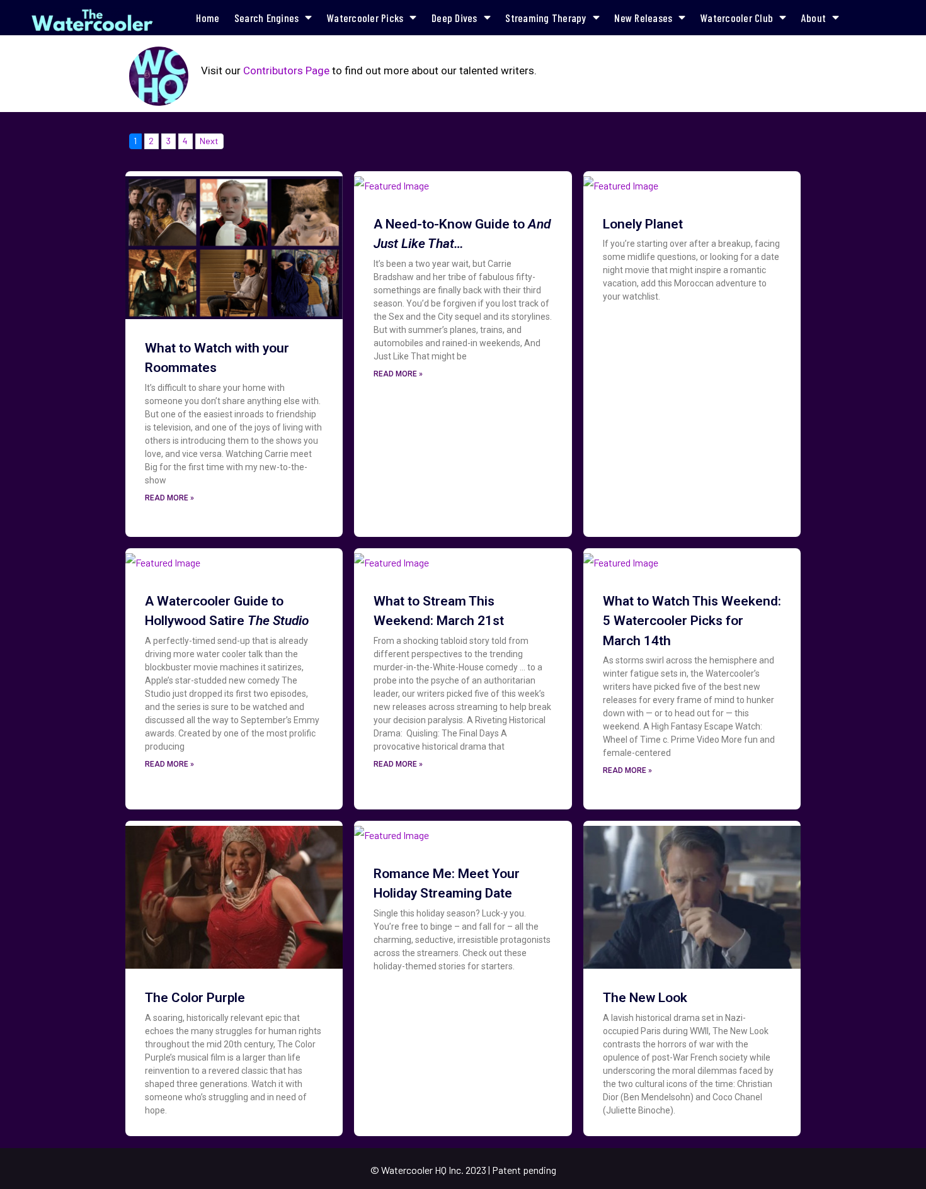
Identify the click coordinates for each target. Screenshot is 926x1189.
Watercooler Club (736, 18)
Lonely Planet (643, 224)
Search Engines (266, 18)
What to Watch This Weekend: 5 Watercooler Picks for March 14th (692, 621)
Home (207, 18)
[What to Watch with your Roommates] (234, 244)
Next (209, 140)
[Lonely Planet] (620, 182)
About (813, 18)
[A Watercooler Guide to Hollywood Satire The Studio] (162, 559)
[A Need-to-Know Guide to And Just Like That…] (391, 182)
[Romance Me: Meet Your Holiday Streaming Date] (391, 831)
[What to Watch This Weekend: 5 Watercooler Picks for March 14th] (620, 559)
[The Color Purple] (234, 893)
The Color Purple (195, 997)
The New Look (645, 997)
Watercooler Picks (365, 18)
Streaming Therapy (545, 18)
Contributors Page (286, 70)
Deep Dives (454, 18)
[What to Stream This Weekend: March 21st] (391, 559)
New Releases (643, 18)
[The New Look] (692, 893)
